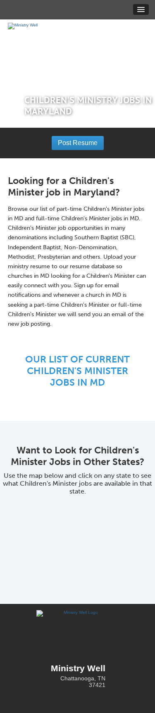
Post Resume (78, 142)
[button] (141, 9)
